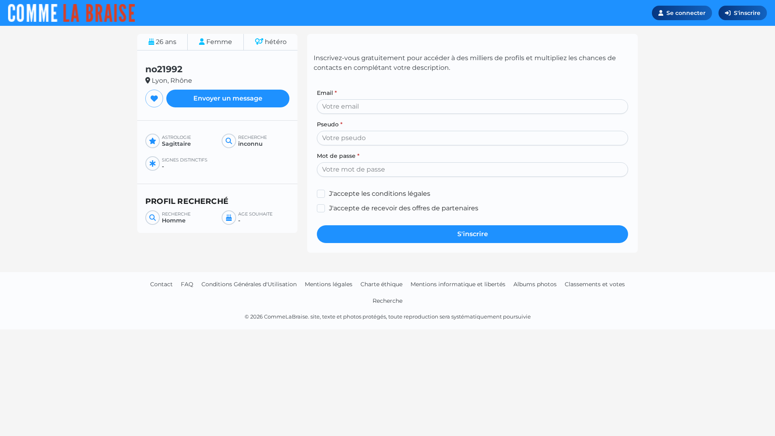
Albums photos (535, 284)
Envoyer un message (227, 98)
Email (327, 92)
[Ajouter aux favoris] (154, 98)
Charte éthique (381, 284)
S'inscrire (747, 13)
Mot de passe (338, 155)
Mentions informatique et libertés (458, 284)
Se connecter (686, 13)
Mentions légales (328, 284)
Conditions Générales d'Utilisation (249, 284)
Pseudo (330, 124)
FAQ (187, 284)
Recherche (387, 300)
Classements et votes (595, 284)
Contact (161, 284)
